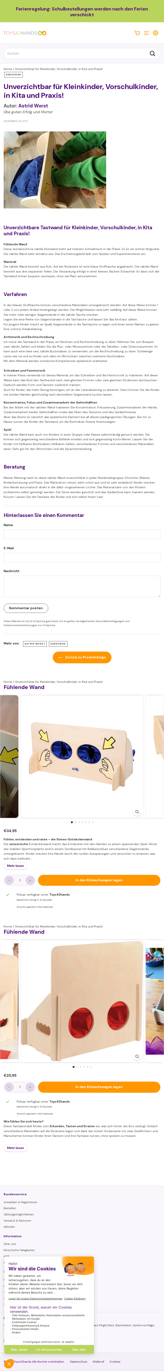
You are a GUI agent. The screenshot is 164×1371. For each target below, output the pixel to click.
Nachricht (11, 571)
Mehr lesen (15, 866)
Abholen (9, 1227)
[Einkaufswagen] (137, 33)
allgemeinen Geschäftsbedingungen (102, 621)
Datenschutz (78, 1362)
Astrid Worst (35, 643)
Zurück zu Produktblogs (85, 657)
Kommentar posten (26, 608)
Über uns (10, 1244)
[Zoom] (137, 812)
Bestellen (10, 1208)
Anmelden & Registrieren (20, 1202)
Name (8, 525)
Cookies (115, 1362)
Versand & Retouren (17, 1220)
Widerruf (98, 1362)
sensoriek (13, 74)
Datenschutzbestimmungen (20, 625)
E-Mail (9, 548)
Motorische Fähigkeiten (19, 1250)
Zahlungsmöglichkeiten (19, 1214)
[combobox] (82, 53)
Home (8, 69)
